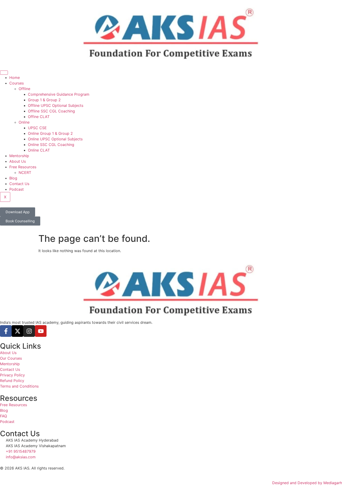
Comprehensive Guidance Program (58, 94)
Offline (24, 88)
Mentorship (19, 155)
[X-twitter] (17, 331)
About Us (17, 161)
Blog (13, 178)
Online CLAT (39, 150)
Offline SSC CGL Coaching (51, 111)
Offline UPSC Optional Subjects (55, 105)
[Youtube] (41, 331)
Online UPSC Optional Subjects (55, 139)
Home (14, 77)
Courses (16, 83)
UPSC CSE (37, 127)
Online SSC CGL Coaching (51, 144)
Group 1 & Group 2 (44, 100)
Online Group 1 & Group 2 (50, 133)
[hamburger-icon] (4, 73)
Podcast (16, 189)
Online (24, 122)
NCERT (25, 172)
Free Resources (22, 167)
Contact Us (19, 183)
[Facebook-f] (6, 331)
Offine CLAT (39, 116)
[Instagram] (29, 331)
